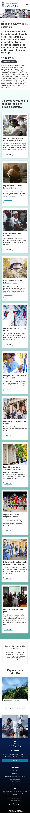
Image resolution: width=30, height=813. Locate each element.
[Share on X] (13, 58)
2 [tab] (12, 708)
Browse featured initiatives (9, 61)
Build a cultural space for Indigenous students (12, 282)
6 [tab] (19, 708)
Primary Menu (27, 4)
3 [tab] (14, 708)
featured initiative (17, 652)
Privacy (19, 810)
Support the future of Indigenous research (11, 515)
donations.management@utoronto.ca (16, 776)
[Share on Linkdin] (9, 58)
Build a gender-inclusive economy (12, 234)
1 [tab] (10, 708)
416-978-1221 (16, 770)
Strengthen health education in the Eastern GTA (14, 377)
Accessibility (12, 810)
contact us (14, 658)
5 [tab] (17, 708)
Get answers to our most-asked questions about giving (15, 791)
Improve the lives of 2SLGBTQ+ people (14, 329)
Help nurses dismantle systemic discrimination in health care (15, 563)
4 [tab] (15, 708)
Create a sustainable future (11, 700)
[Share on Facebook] (6, 58)
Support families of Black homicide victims (12, 187)
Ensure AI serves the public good (13, 610)
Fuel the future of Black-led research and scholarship (13, 139)
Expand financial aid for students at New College (12, 468)
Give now (15, 760)
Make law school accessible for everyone (14, 422)
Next (23, 708)
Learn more (8, 154)
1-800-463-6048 (16, 773)
